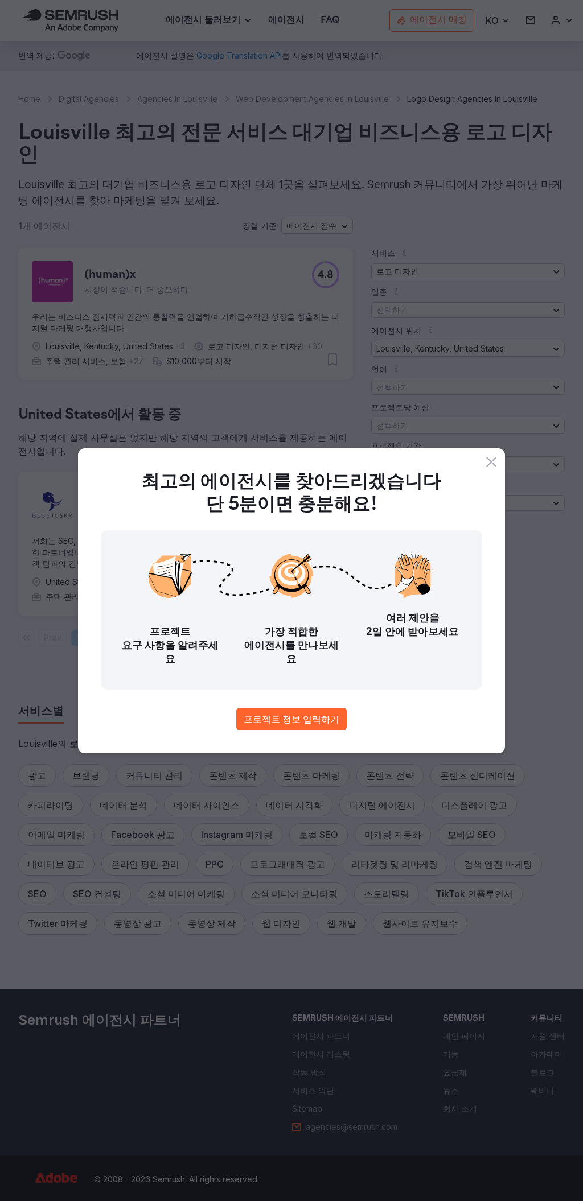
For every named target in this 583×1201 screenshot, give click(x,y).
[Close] (491, 462)
